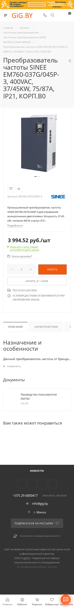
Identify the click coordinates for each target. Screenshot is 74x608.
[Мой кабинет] (60, 15)
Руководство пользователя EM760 (39, 397)
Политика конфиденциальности (40, 536)
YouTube (32, 484)
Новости (37, 471)
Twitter (22, 484)
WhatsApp (52, 484)
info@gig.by (40, 503)
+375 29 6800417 (25, 495)
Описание (15, 326)
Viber (42, 484)
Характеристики (46, 326)
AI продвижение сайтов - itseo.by (37, 567)
